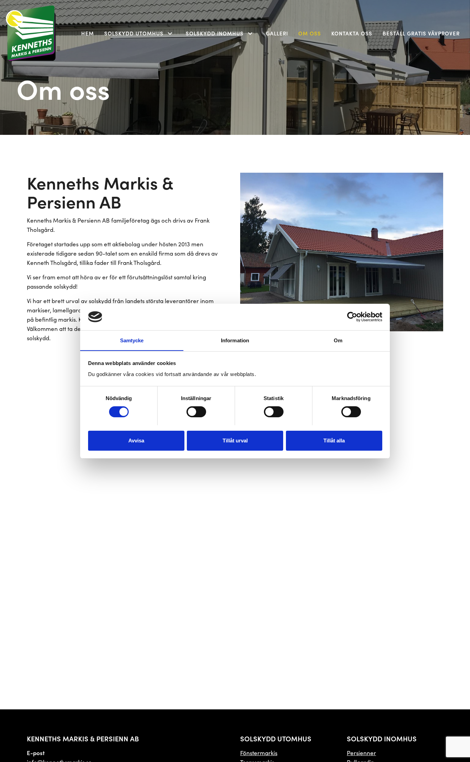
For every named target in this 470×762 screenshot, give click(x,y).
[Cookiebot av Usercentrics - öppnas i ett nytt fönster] (352, 317)
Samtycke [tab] (132, 340)
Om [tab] (338, 340)
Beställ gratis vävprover (421, 33)
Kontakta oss (351, 33)
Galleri (277, 33)
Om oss (309, 33)
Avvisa (136, 440)
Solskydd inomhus (215, 33)
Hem (87, 33)
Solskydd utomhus (133, 33)
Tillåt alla (334, 440)
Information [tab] (235, 340)
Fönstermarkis (258, 753)
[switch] (196, 411)
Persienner (361, 753)
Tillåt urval (235, 440)
